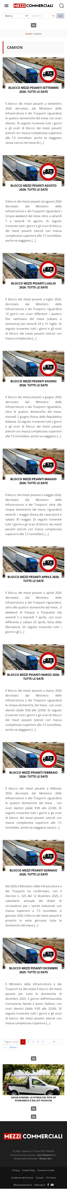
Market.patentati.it (23, 1184)
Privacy (16, 1170)
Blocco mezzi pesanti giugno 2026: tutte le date (34, 383)
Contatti (40, 1177)
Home (28, 33)
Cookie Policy (28, 1170)
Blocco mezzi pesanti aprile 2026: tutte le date (33, 579)
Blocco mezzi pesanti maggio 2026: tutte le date (33, 481)
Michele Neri (45, 1158)
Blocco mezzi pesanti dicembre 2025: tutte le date (33, 970)
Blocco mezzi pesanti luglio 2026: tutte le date (33, 285)
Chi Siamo (51, 1177)
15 (54, 1041)
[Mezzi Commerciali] (33, 5)
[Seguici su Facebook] (48, 1185)
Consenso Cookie (45, 1170)
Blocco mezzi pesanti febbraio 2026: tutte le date (33, 774)
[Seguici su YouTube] (52, 1185)
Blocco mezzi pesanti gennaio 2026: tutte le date (33, 872)
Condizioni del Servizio (22, 1177)
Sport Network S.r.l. (46, 1154)
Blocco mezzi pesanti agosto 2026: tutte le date (34, 188)
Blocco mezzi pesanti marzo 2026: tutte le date (33, 677)
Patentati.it (39, 1184)
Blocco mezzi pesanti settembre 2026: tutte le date (33, 90)
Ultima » (13, 1047)
